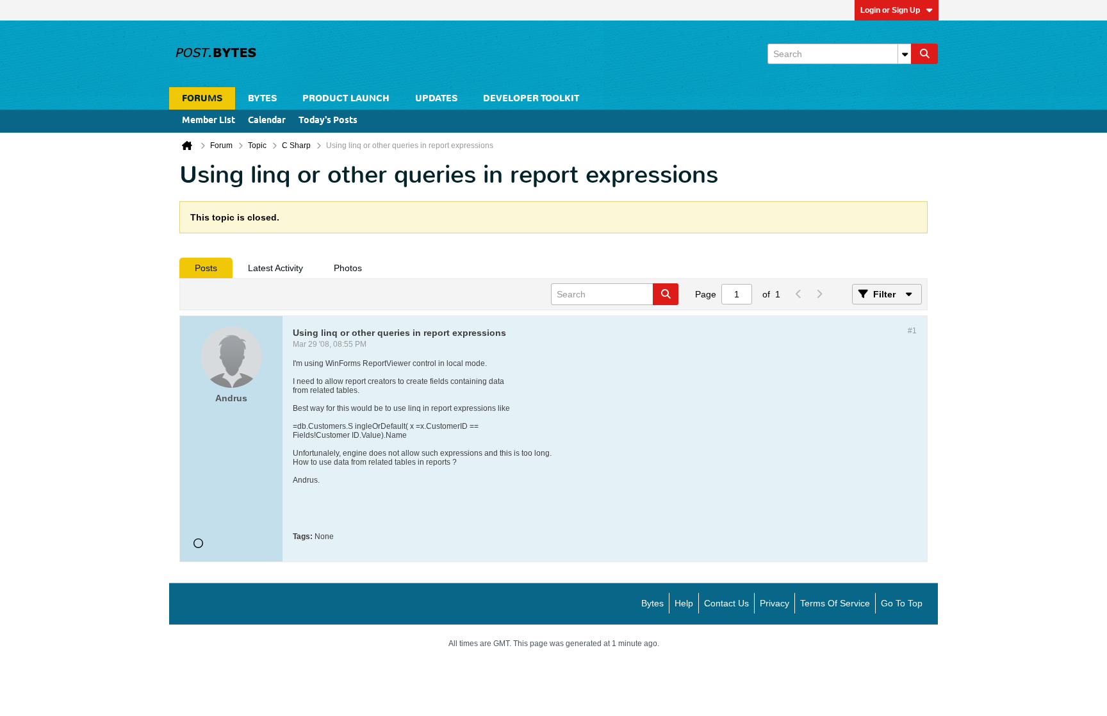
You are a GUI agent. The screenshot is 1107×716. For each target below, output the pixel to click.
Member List (208, 121)
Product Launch (346, 98)
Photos (348, 268)
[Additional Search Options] (905, 54)
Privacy (774, 603)
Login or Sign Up (890, 10)
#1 (912, 330)
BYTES (262, 98)
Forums (202, 98)
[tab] (206, 268)
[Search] (924, 54)
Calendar (267, 121)
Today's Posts (328, 121)
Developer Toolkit (531, 98)
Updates (436, 98)
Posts (206, 268)
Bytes (652, 603)
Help (684, 603)
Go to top (901, 603)
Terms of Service (835, 603)
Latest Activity (275, 268)
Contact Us (726, 603)
